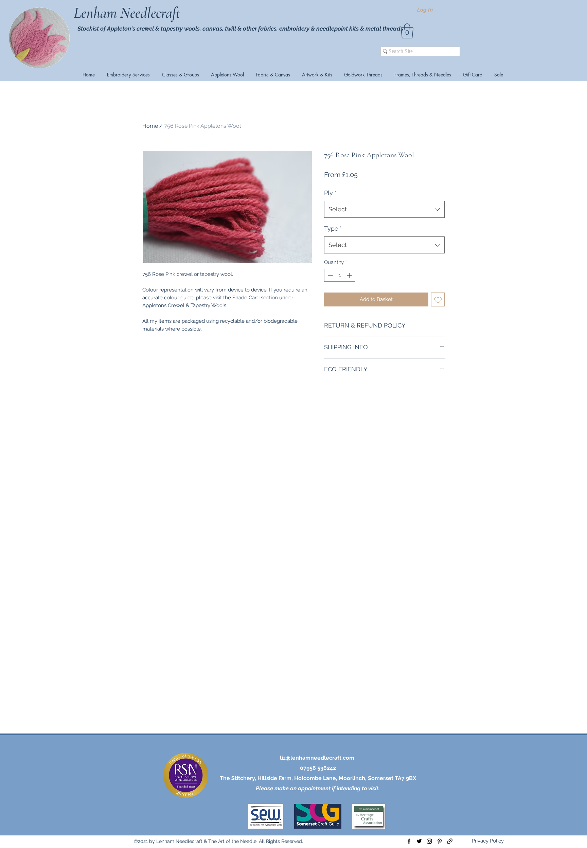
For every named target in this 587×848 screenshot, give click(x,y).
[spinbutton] (339, 275)
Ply (330, 192)
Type (333, 228)
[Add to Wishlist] (438, 299)
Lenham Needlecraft (129, 13)
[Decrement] (329, 275)
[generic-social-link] (449, 841)
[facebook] (409, 841)
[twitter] (419, 841)
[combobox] (384, 209)
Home (150, 126)
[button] (407, 30)
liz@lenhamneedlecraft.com (317, 758)
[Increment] (350, 275)
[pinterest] (439, 841)
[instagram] (429, 841)
